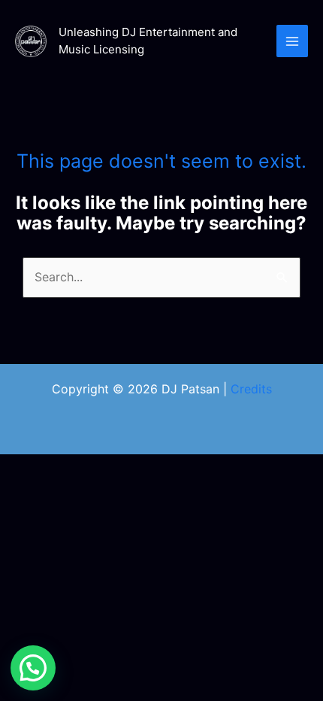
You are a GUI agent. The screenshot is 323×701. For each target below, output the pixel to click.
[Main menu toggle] (292, 40)
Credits (251, 388)
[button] (33, 667)
